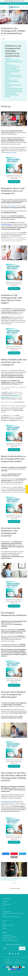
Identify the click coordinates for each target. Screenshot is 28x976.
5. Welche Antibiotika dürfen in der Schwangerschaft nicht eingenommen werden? (14, 76)
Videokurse (5, 901)
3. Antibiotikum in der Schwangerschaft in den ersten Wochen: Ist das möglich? (12, 66)
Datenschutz (6, 940)
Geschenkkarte (6, 904)
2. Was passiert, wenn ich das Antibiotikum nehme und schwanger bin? (13, 61)
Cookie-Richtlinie (14, 940)
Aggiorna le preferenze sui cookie (16, 971)
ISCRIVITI (22, 948)
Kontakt (4, 928)
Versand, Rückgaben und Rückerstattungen (13, 913)
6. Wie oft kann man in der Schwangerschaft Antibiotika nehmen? (12, 81)
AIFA (14, 405)
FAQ (4, 915)
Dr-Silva (11, 971)
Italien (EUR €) (9, 962)
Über (4, 926)
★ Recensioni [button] (26, 489)
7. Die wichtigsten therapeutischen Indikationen (13, 85)
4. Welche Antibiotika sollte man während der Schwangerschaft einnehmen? (12, 71)
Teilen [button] (3, 38)
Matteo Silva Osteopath (8, 925)
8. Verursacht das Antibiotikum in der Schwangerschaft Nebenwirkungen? (14, 89)
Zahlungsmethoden (7, 911)
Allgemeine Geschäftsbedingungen (11, 916)
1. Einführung (8, 58)
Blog (4, 923)
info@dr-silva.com (7, 938)
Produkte (5, 903)
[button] (1, 7)
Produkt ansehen (14, 181)
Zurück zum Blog (14, 888)
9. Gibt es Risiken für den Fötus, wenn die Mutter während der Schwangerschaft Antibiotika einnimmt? (14, 94)
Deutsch (19, 962)
